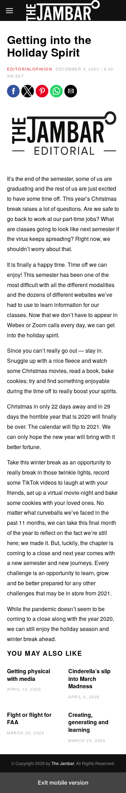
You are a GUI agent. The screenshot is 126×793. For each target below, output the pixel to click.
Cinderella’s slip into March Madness (89, 678)
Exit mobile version (63, 782)
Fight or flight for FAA (29, 718)
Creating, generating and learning (88, 722)
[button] (13, 91)
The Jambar (62, 763)
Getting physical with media (28, 675)
